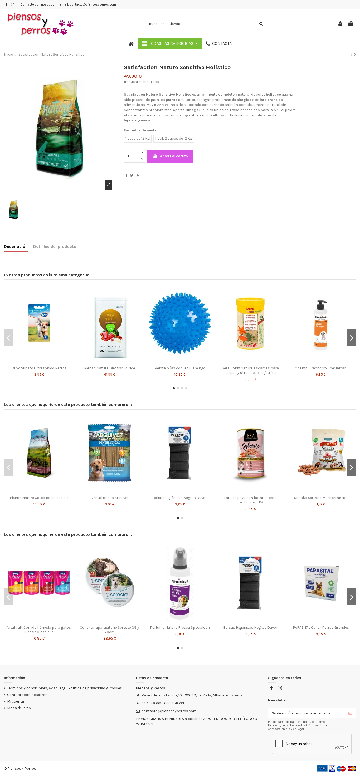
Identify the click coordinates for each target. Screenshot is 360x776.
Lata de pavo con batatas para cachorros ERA (250, 499)
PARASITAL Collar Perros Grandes (321, 627)
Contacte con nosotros (38, 4)
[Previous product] (352, 54)
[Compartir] (126, 175)
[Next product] (355, 54)
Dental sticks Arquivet (110, 497)
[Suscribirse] (350, 713)
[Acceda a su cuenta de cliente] (340, 24)
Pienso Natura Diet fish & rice (109, 368)
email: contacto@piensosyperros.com (88, 4)
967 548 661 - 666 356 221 (163, 703)
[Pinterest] (138, 175)
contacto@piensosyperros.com (169, 711)
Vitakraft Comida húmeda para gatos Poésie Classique (39, 629)
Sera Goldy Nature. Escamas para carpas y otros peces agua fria (250, 370)
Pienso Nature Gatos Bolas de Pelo (39, 497)
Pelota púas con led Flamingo (180, 368)
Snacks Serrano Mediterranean (321, 497)
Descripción (16, 246)
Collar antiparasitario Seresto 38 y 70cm (109, 629)
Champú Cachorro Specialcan (321, 368)
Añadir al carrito (174, 156)
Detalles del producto (54, 246)
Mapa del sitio (19, 708)
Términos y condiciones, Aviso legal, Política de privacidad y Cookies (64, 688)
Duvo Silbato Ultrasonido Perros (39, 368)
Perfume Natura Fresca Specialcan (180, 627)
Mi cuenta (15, 701)
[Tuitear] (132, 175)
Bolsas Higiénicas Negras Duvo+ (180, 497)
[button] (170, 43)
